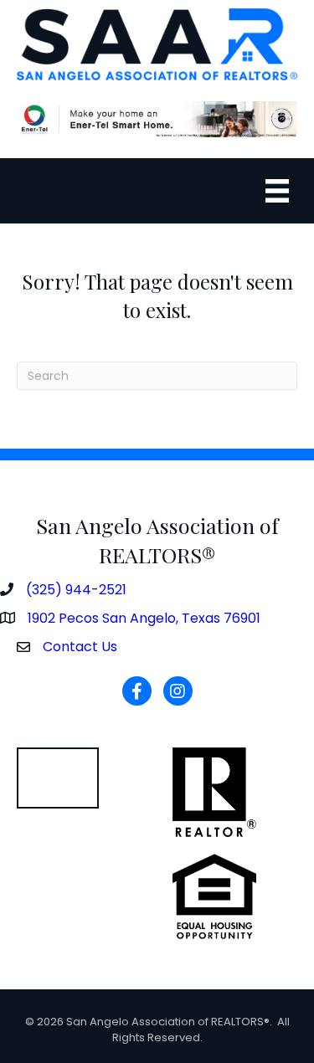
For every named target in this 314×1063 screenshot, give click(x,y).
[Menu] (277, 191)
